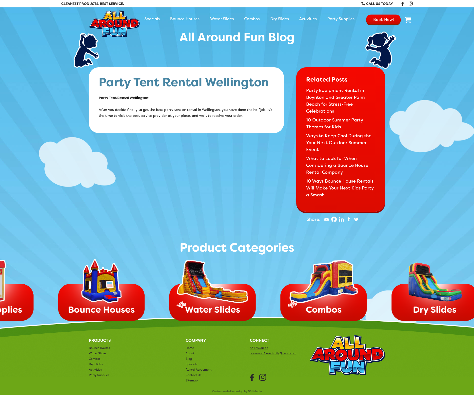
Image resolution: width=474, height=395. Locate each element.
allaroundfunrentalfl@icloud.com (273, 353)
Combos (252, 18)
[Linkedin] (341, 219)
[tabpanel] (237, 291)
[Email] (326, 219)
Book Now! (383, 19)
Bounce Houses (184, 18)
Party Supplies (341, 18)
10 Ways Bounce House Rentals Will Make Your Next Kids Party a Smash (340, 188)
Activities (308, 18)
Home (190, 348)
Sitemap (192, 380)
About (190, 353)
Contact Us (193, 375)
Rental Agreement (199, 369)
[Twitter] (356, 219)
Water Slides (222, 18)
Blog (189, 359)
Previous (181, 304)
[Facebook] (334, 219)
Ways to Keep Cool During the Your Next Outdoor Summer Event (339, 143)
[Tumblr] (349, 219)
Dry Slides (279, 18)
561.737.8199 (259, 347)
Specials (152, 18)
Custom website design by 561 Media (237, 391)
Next (292, 304)
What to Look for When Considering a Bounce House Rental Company (337, 165)
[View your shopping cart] (408, 20)
